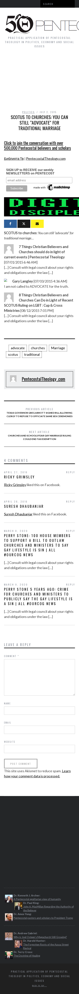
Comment (11, 656)
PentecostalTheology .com (43, 378)
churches (38, 348)
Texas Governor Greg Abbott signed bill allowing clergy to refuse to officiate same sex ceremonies (39, 412)
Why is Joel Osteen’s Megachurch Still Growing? (40, 937)
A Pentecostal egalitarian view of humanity (37, 899)
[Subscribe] (37, 224)
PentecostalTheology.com (46, 158)
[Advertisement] (39, 81)
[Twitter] (23, 224)
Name (7, 703)
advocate (18, 348)
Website (10, 741)
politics (28, 112)
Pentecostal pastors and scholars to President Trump (43, 917)
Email (8, 722)
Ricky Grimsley (19, 476)
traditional (32, 354)
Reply (70, 472)
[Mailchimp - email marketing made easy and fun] (52, 190)
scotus (13, 354)
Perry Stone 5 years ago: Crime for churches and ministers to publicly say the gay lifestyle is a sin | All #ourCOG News (38, 596)
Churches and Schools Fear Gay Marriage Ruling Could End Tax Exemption (39, 435)
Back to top (38, 985)
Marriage (58, 348)
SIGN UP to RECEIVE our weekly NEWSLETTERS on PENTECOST (30, 171)
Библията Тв (14, 158)
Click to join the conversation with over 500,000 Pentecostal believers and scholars (37, 145)
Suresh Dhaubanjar (24, 506)
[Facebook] (10, 224)
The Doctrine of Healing (27, 955)
